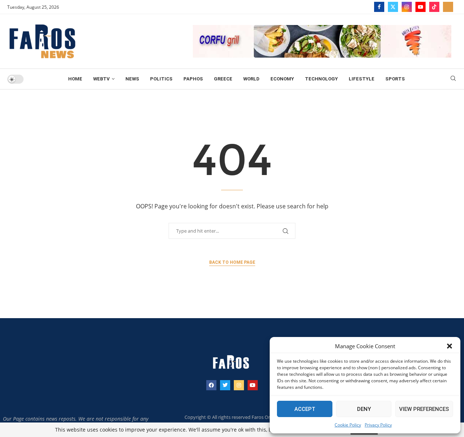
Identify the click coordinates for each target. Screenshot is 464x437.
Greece (223, 79)
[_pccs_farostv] (448, 7)
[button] (449, 346)
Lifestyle (361, 79)
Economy (282, 79)
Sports (395, 79)
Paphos (193, 79)
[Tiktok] (434, 7)
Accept (304, 409)
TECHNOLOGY (321, 79)
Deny (364, 409)
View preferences (424, 409)
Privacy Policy (378, 425)
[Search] (453, 79)
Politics (161, 79)
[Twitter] (393, 7)
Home (75, 79)
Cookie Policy (348, 425)
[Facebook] (379, 7)
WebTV (101, 79)
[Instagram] (407, 7)
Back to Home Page (232, 262)
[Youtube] (420, 7)
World (251, 79)
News (132, 79)
